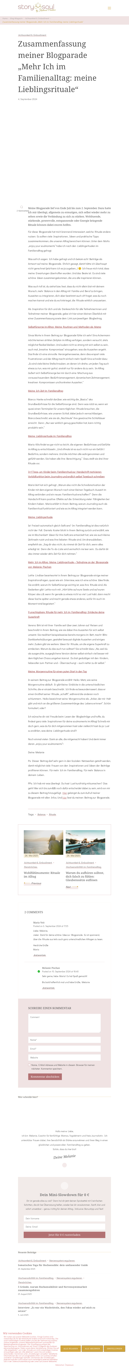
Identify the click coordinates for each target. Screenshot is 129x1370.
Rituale (52, 814)
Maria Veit (38, 922)
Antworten (40, 955)
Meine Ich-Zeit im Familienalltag (45, 390)
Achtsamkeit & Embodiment (32, 35)
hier (64, 797)
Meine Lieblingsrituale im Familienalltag (50, 436)
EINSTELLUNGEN (114, 1348)
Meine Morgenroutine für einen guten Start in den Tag (57, 671)
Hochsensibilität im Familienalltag (35, 1277)
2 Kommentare (21, 210)
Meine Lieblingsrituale (40, 517)
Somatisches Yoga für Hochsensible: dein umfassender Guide (53, 1265)
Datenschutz (59, 1365)
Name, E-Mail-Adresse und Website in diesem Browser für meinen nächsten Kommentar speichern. (63, 1066)
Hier (64, 792)
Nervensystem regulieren (62, 1260)
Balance (41, 814)
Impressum (70, 1365)
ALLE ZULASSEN (70, 1348)
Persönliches (24, 1282)
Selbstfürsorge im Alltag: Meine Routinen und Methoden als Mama (64, 326)
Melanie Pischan (51, 967)
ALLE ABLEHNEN (92, 1348)
